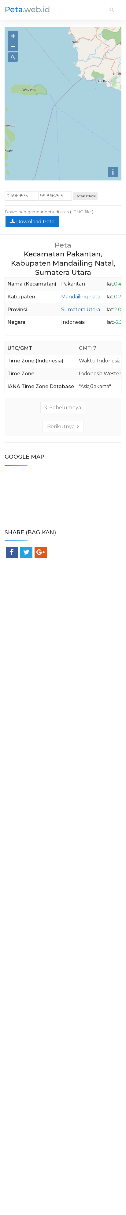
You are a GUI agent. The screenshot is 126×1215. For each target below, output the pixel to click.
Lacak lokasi (85, 196)
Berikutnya (62, 427)
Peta (27, 9)
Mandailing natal (81, 297)
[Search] (111, 10)
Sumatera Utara (80, 309)
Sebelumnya (64, 408)
